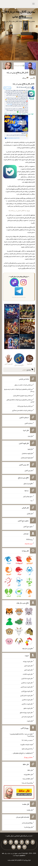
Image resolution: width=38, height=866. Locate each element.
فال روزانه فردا (28, 827)
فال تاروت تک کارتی (27, 678)
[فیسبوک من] (22, 842)
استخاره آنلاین (29, 423)
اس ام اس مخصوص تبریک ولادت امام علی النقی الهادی (20, 400)
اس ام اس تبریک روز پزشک (25, 406)
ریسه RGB (29, 539)
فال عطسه (30, 809)
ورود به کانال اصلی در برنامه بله (19, 210)
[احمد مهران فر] (30, 66)
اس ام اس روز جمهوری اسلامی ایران (23, 395)
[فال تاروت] (27, 311)
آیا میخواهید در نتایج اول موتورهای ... (22, 752)
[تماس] (11, 842)
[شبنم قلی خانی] (8, 66)
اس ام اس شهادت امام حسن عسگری (22, 410)
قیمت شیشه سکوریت (26, 744)
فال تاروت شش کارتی (26, 695)
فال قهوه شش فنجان (27, 457)
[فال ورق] (11, 341)
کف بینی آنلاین (29, 470)
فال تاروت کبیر (28, 665)
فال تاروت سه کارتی (27, 682)
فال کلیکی (30, 513)
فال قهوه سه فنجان (27, 453)
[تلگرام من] (27, 842)
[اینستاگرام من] (16, 842)
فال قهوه (30, 449)
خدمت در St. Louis (27, 740)
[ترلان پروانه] (19, 66)
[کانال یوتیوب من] (19, 847)
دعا (32, 500)
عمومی (24, 369)
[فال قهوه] (27, 326)
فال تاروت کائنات (28, 674)
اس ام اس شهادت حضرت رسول (23, 384)
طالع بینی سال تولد (27, 648)
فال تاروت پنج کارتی (27, 691)
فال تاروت (30, 720)
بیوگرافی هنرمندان (27, 822)
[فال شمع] (11, 326)
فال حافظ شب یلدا (28, 778)
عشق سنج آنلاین (28, 526)
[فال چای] (27, 341)
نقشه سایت (11, 860)
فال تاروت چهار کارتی (27, 686)
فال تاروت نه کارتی (27, 699)
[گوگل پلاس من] (24, 847)
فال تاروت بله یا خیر (27, 716)
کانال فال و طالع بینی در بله (17, 72)
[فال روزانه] (11, 311)
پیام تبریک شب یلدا (27, 782)
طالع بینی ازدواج (28, 483)
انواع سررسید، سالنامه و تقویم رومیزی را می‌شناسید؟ (22, 734)
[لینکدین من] (13, 847)
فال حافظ (30, 770)
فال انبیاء (30, 436)
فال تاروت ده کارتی (27, 703)
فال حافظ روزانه (28, 774)
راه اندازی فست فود (27, 748)
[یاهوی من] (33, 842)
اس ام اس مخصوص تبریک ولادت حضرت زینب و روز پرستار (19, 390)
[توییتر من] (5, 842)
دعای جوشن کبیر (28, 496)
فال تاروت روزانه (28, 661)
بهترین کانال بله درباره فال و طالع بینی (19, 13)
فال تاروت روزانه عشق (26, 712)
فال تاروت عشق (28, 708)
